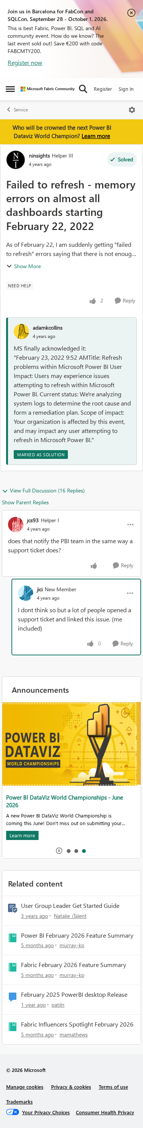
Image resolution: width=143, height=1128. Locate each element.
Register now (25, 62)
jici (40, 589)
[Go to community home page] (48, 89)
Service (21, 110)
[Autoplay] (59, 850)
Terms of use (113, 1086)
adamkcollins (48, 327)
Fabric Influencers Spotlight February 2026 (77, 1024)
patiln (57, 1004)
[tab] (68, 850)
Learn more (96, 136)
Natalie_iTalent (70, 915)
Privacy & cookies (71, 1086)
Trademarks (19, 1101)
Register (103, 88)
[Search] (83, 88)
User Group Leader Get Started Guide (70, 905)
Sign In (126, 88)
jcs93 (33, 520)
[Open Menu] (132, 110)
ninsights (39, 155)
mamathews (73, 1034)
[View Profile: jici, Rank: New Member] (25, 593)
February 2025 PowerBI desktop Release (74, 994)
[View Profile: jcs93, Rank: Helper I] (15, 524)
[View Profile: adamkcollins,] (21, 331)
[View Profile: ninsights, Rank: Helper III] (15, 159)
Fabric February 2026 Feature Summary (73, 965)
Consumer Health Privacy (105, 1112)
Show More (27, 266)
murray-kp (71, 945)
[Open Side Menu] (10, 89)
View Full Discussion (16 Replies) (47, 490)
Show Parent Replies (25, 502)
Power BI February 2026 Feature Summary (77, 935)
